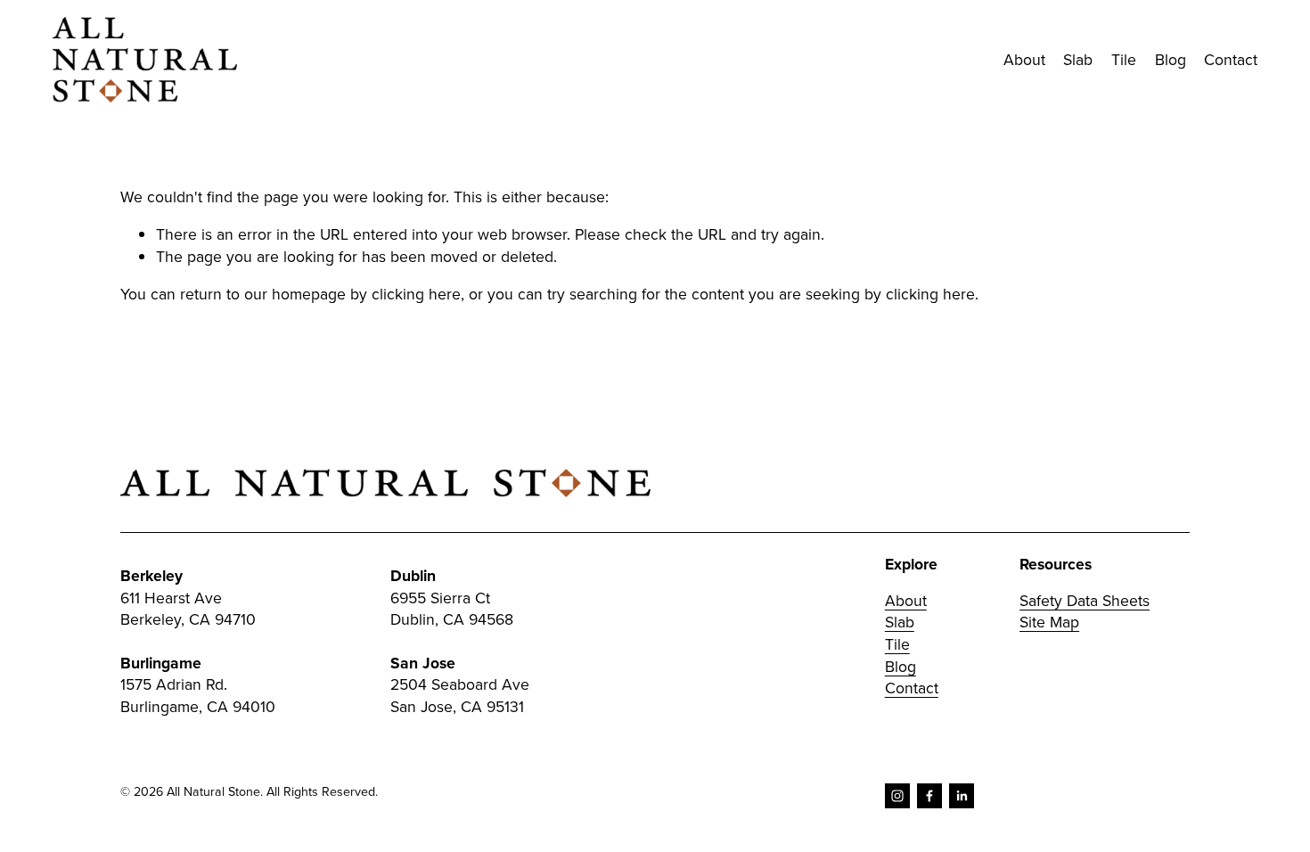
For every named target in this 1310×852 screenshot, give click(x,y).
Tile (897, 644)
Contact (1230, 59)
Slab (899, 622)
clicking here (416, 294)
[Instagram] (897, 795)
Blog (1170, 59)
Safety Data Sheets (1084, 600)
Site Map (1049, 622)
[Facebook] (929, 795)
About (1024, 59)
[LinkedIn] (961, 795)
